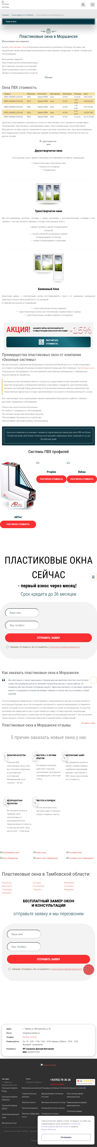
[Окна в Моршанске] (15, 858)
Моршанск (7, 886)
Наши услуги (11, 21)
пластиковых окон (85, 368)
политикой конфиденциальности (65, 647)
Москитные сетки (9, 1123)
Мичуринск (69, 883)
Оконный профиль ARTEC (9, 1107)
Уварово (37, 889)
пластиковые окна (17, 47)
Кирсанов (6, 883)
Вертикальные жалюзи (31, 1088)
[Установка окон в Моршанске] (81, 858)
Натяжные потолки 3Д (76, 1088)
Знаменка (6, 893)
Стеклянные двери (74, 1111)
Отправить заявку (48, 637)
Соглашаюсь (66, 1137)
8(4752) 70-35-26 (30, 1037)
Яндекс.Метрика (48, 1129)
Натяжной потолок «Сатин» (53, 1108)
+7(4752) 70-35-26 (60, 1079)
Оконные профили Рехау (9, 1089)
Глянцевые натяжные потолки (54, 1088)
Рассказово (38, 886)
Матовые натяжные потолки (53, 1102)
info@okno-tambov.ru (31, 1033)
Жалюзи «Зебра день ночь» (31, 1115)
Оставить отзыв (88, 723)
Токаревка (7, 889)
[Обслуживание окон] (15, 852)
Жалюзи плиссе (28, 1102)
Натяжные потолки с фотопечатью (50, 1115)
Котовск (37, 883)
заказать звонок (57, 1084)
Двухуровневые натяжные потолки (52, 1095)
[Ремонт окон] (48, 852)
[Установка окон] (81, 852)
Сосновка (68, 886)
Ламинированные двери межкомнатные (77, 1104)
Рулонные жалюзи (30, 1108)
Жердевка (69, 889)
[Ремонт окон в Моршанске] (48, 858)
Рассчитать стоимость (18, 524)
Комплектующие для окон (10, 1115)
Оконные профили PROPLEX (9, 1098)
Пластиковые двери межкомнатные (75, 1095)
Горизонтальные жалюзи (29, 1095)
